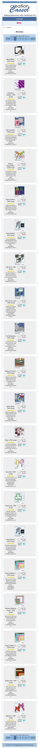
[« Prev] (8, 38)
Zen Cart (31, 744)
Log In (24, 1)
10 (25, 38)
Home (18, 1)
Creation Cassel (18, 744)
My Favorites (31, 1)
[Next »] (33, 38)
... (12, 38)
